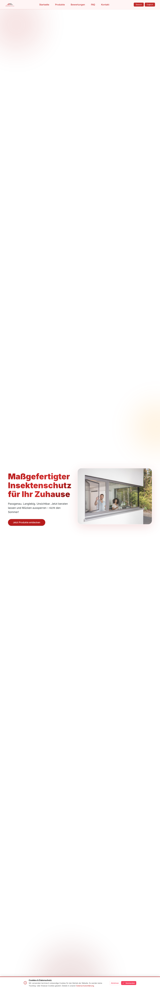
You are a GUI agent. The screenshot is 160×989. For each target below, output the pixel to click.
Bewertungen (78, 4)
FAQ (93, 4)
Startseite (44, 4)
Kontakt (105, 4)
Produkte (60, 4)
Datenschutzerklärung (85, 986)
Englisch (150, 5)
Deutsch (139, 5)
